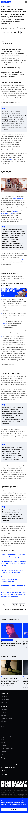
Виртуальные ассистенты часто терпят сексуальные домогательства (13, 579)
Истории (3, 712)
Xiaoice (5, 323)
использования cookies (8, 802)
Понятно (14, 809)
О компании (5, 699)
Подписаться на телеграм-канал (13, 609)
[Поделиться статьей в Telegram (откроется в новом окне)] (11, 32)
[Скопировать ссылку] (21, 32)
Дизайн (3, 751)
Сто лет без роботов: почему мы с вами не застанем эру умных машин (13, 564)
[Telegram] (2, 774)
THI (18, 70)
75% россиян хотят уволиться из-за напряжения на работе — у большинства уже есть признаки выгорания (11, 681)
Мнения (3, 6)
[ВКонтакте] (6, 774)
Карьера (3, 745)
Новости (4, 709)
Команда (4, 696)
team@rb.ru (4, 770)
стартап (18, 465)
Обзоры (3, 721)
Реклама (4, 734)
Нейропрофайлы (6, 718)
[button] (26, 2)
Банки (3, 739)
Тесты (3, 726)
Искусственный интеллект (9, 737)
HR (2, 754)
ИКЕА (10, 159)
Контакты (4, 702)
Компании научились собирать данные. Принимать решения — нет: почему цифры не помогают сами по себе (11, 644)
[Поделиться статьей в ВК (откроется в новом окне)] (14, 32)
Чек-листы (4, 724)
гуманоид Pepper (18, 198)
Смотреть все (5, 758)
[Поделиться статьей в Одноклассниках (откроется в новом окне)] (18, 32)
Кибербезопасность (7, 748)
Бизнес (8, 6)
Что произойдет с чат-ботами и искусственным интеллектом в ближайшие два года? (13, 594)
